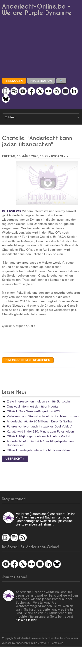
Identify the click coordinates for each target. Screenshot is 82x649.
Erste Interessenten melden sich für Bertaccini (38, 401)
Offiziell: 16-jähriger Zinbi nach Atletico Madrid (38, 436)
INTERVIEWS (11, 211)
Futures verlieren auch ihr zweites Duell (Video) (39, 426)
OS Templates (55, 643)
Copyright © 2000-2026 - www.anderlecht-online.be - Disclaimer (40, 638)
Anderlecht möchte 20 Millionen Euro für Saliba (39, 421)
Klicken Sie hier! (26, 620)
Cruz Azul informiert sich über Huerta (32, 406)
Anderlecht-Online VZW (30, 643)
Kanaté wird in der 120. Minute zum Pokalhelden (40, 431)
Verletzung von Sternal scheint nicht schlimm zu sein (43, 416)
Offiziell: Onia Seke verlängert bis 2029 (34, 411)
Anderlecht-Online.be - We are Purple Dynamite (37, 9)
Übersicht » (14, 458)
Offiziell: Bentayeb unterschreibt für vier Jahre (38, 450)
